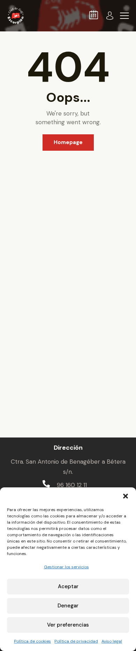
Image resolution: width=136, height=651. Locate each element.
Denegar (68, 605)
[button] (125, 496)
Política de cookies (32, 641)
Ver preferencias (68, 624)
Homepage (68, 142)
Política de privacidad (76, 641)
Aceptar (68, 586)
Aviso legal (111, 641)
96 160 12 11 (72, 485)
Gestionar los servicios (66, 567)
